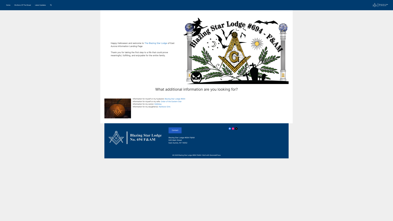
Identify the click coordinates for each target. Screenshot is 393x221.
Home (8, 5)
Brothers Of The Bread (23, 5)
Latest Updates (40, 5)
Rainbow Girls (164, 107)
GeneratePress (215, 155)
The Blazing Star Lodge (156, 43)
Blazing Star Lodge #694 (175, 99)
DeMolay (158, 104)
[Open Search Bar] (51, 5)
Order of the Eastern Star (171, 101)
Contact (175, 130)
